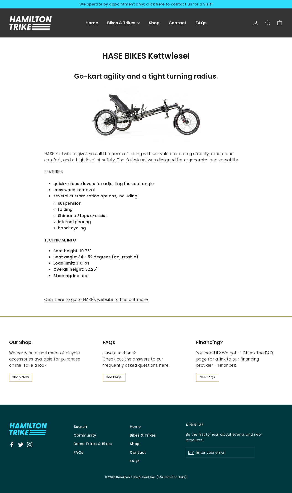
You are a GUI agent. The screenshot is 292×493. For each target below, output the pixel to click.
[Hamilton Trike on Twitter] (20, 444)
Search (80, 426)
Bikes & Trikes (121, 23)
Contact (177, 23)
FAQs (201, 23)
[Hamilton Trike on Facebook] (12, 444)
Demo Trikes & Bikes (93, 443)
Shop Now (20, 377)
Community (85, 435)
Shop (154, 23)
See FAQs (114, 377)
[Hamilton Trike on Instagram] (29, 444)
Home (92, 23)
